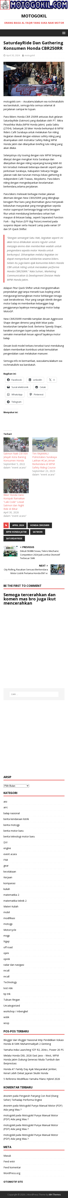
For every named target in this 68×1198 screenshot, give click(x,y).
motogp (8, 924)
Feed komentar (12, 1167)
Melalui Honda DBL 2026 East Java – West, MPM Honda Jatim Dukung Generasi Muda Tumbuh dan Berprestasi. (31, 1059)
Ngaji (6, 941)
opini (6, 953)
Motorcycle (9, 929)
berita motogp (11, 825)
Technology (10, 982)
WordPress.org (11, 1173)
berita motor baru (13, 830)
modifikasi (9, 918)
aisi (5, 801)
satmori (38, 531)
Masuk (7, 1155)
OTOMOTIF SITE (13, 1181)
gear (6, 865)
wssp (6, 1023)
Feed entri (9, 1161)
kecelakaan (9, 871)
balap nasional (11, 813)
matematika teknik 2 (15, 900)
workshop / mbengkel (15, 1011)
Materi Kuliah (10, 906)
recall (6, 970)
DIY (5, 842)
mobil (6, 912)
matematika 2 (11, 894)
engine (7, 848)
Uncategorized (11, 1005)
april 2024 (18, 525)
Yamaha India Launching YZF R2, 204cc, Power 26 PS (33, 1049)
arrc (5, 807)
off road (8, 947)
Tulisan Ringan (11, 999)
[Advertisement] (34, 738)
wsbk (6, 1017)
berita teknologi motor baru (19, 836)
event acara (10, 854)
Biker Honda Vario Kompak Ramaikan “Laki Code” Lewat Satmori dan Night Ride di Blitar (14, 502)
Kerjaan (7, 877)
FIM (5, 859)
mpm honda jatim (16, 531)
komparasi (9, 883)
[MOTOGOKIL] (34, 7)
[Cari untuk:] (34, 694)
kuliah (6, 889)
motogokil (30, 55)
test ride (8, 988)
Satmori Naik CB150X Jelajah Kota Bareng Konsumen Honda (15, 457)
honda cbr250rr (39, 525)
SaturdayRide (14, 538)
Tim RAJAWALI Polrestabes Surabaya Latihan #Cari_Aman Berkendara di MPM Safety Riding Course (44, 460)
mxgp (6, 935)
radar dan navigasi (13, 964)
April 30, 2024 (13, 55)
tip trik (6, 994)
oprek (6, 959)
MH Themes (55, 1194)
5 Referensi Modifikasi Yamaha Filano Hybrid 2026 (31, 1079)
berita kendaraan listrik (16, 819)
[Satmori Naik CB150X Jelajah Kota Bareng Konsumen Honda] (16, 444)
